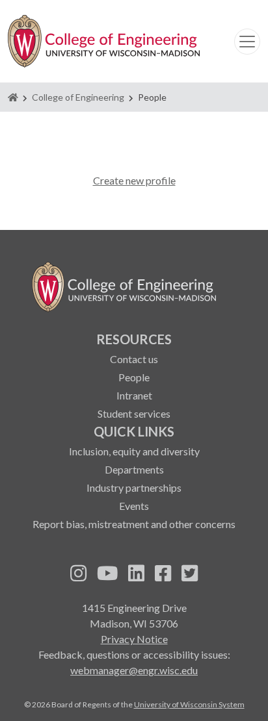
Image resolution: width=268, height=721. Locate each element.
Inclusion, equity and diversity (134, 451)
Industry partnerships (134, 487)
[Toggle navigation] (247, 42)
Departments (134, 469)
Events (134, 506)
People (134, 377)
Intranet (134, 395)
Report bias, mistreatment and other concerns (134, 524)
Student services (134, 413)
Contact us (134, 359)
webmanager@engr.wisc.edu (134, 670)
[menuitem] (134, 375)
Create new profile (134, 180)
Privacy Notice (134, 639)
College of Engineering (78, 97)
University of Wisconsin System (189, 704)
